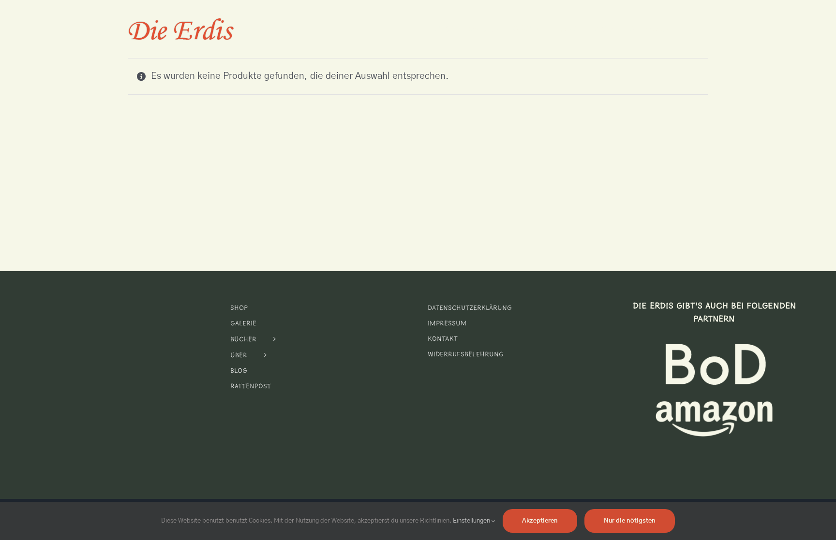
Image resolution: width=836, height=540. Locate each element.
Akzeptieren (540, 521)
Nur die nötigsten (630, 521)
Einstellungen (472, 521)
